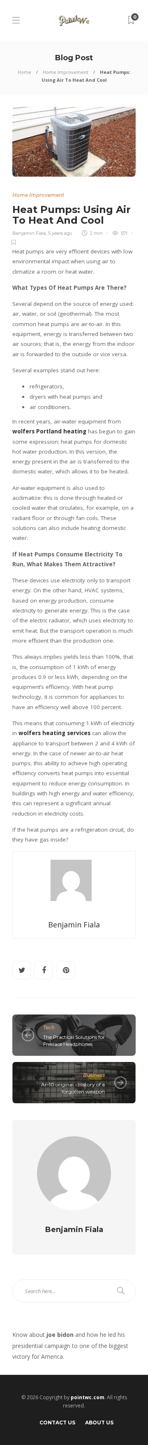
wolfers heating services (54, 733)
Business (94, 1075)
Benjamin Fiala (29, 233)
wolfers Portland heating (49, 431)
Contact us (57, 1422)
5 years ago (60, 233)
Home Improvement (65, 72)
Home (24, 72)
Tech (49, 1027)
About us (99, 1422)
